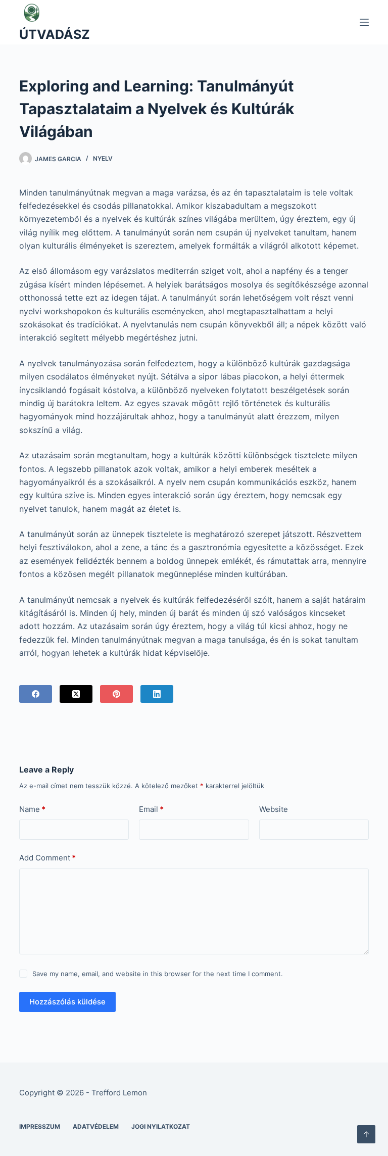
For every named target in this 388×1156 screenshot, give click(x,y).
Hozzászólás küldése (67, 1001)
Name (32, 809)
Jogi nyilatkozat (160, 1126)
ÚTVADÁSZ (54, 34)
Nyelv (103, 158)
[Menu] (364, 22)
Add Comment (47, 857)
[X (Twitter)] (76, 694)
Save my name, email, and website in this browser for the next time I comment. (157, 974)
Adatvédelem (96, 1126)
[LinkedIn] (156, 694)
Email (151, 809)
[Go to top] (366, 1134)
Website (273, 809)
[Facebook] (35, 694)
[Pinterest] (116, 694)
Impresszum (39, 1126)
